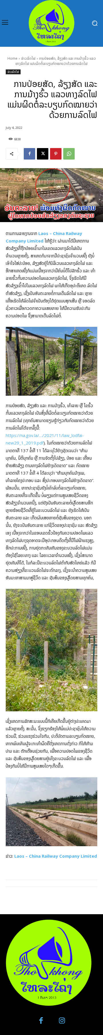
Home (12, 58)
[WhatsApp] (69, 154)
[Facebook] (29, 154)
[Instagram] (62, 1021)
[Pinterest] (56, 154)
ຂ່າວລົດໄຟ (28, 58)
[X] (42, 154)
